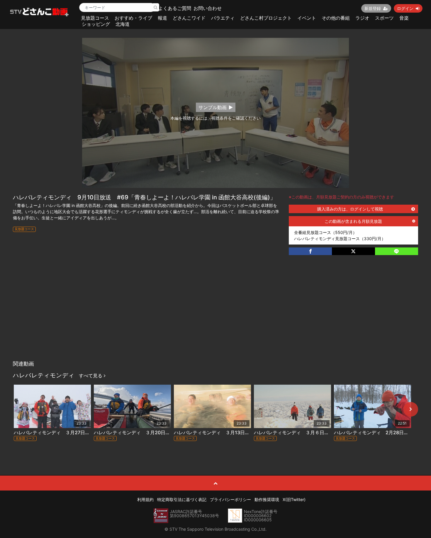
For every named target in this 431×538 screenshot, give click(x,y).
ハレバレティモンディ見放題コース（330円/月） (340, 238)
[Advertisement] (215, 314)
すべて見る (91, 375)
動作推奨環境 (266, 499)
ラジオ (362, 18)
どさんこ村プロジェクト (266, 18)
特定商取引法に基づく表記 (181, 499)
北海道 (123, 24)
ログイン (405, 8)
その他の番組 (336, 18)
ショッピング (96, 24)
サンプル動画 (212, 107)
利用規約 (145, 499)
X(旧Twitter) (294, 499)
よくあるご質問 (174, 8)
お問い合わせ (208, 8)
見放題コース (95, 18)
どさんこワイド (189, 18)
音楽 (404, 18)
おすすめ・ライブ (133, 18)
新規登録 (372, 8)
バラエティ (223, 18)
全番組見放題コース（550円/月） (325, 232)
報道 (162, 18)
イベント (306, 18)
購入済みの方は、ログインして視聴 (350, 208)
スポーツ (384, 18)
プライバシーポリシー (230, 499)
